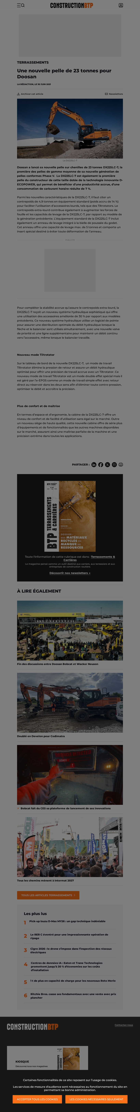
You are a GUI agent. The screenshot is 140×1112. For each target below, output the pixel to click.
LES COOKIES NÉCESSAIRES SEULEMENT (96, 1099)
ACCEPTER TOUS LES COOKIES (37, 1099)
